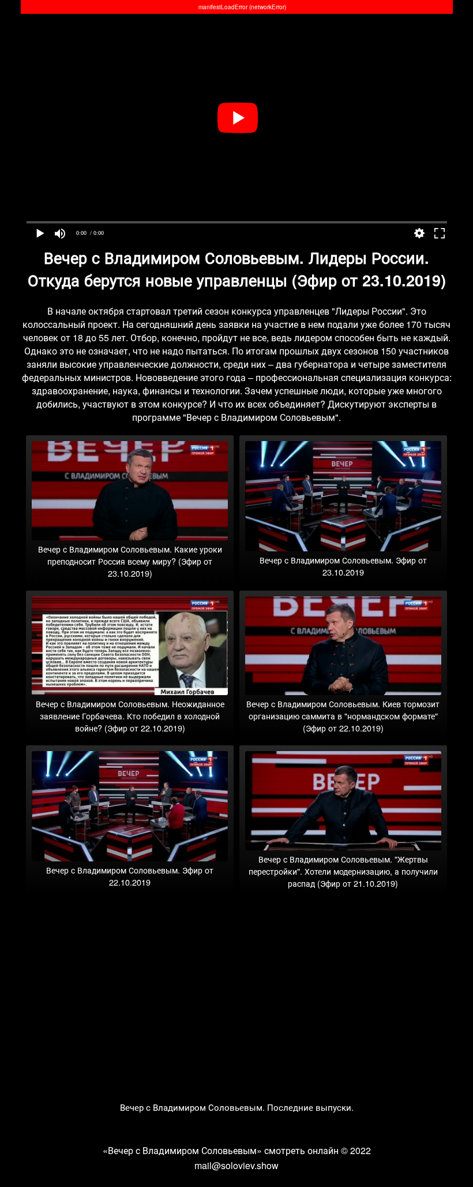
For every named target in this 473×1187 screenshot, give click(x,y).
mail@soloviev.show (236, 1165)
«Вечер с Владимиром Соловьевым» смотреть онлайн (221, 1150)
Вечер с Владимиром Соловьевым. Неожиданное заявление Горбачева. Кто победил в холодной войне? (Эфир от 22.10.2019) (130, 715)
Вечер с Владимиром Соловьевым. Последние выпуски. (237, 1107)
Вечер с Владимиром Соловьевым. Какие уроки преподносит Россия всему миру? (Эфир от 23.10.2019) (130, 561)
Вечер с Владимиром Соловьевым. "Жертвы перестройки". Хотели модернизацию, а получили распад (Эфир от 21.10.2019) (343, 871)
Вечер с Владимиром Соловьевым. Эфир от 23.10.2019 (343, 566)
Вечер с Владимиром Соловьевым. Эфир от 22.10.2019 (129, 876)
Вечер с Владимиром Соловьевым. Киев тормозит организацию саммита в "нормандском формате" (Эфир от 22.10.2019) (343, 715)
